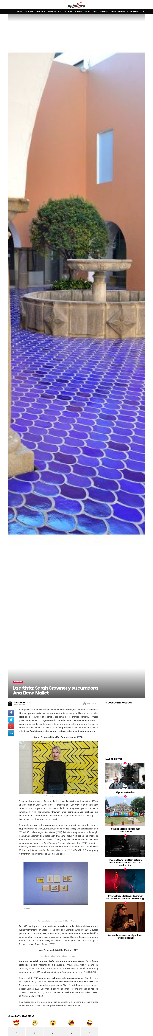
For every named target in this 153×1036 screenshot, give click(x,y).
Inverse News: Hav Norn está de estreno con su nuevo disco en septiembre (125, 862)
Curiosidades (54, 12)
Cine (95, 12)
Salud (87, 12)
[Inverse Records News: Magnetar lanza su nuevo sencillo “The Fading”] (125, 881)
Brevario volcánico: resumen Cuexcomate (125, 830)
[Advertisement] (125, 733)
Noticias (68, 12)
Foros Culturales (119, 12)
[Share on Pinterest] (11, 726)
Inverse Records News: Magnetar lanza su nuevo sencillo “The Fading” (125, 897)
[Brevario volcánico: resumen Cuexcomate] (125, 811)
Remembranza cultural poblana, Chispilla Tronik (125, 936)
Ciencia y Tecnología (35, 12)
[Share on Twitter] (11, 720)
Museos (134, 12)
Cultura (104, 12)
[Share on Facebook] (11, 713)
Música (78, 12)
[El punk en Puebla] (125, 776)
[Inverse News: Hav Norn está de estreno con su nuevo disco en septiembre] (125, 846)
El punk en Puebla (125, 792)
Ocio (19, 12)
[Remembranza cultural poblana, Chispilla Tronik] (125, 917)
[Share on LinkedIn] (11, 733)
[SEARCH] (144, 12)
